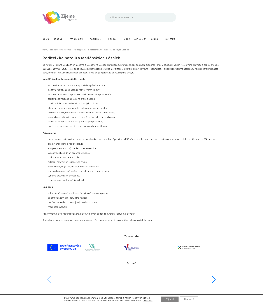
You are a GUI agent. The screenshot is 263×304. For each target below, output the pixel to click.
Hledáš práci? (79, 50)
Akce (127, 39)
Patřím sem (76, 39)
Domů (45, 39)
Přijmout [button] (170, 299)
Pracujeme (65, 50)
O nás (154, 39)
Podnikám (95, 39)
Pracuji (112, 39)
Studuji (58, 39)
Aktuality (140, 39)
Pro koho (54, 50)
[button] (214, 279)
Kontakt (170, 39)
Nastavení (189, 299)
